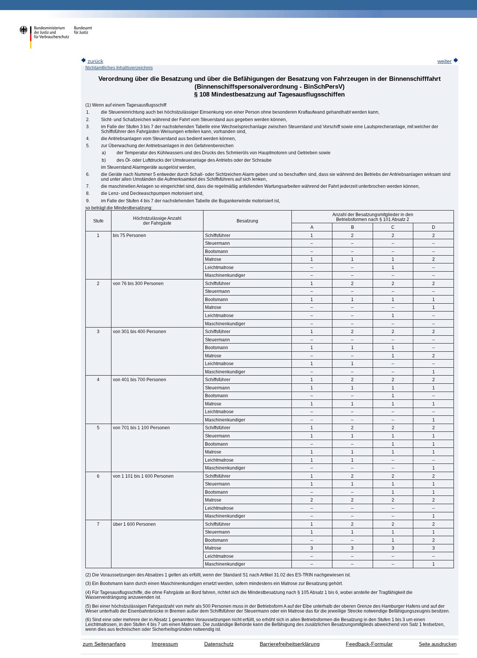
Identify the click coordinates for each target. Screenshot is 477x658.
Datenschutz (219, 644)
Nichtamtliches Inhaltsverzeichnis (119, 67)
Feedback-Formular (369, 644)
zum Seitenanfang (104, 644)
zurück (95, 61)
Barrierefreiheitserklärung (290, 644)
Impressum (165, 644)
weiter (444, 61)
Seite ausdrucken (438, 644)
